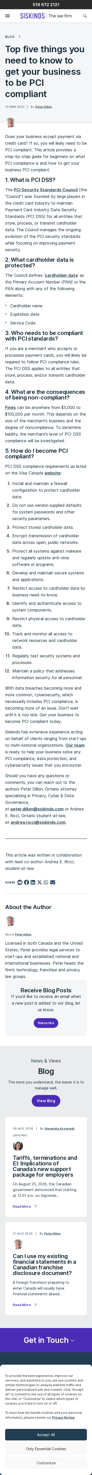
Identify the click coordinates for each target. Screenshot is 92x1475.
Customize (46, 1462)
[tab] (46, 1340)
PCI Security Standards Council (46, 189)
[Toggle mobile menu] (5, 16)
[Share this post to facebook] (26, 882)
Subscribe (46, 1023)
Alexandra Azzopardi (59, 1128)
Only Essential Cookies (46, 1448)
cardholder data (61, 275)
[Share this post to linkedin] (33, 882)
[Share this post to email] (53, 882)
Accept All (46, 1434)
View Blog (46, 1101)
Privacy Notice (63, 1417)
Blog (9, 36)
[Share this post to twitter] (39, 882)
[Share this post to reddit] (20, 882)
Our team (75, 745)
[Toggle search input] (85, 16)
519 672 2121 (46, 4)
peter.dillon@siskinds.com (37, 809)
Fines (10, 407)
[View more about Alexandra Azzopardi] (18, 1146)
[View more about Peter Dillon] (10, 122)
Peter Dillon (44, 107)
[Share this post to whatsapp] (46, 882)
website (52, 473)
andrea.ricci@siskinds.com (37, 822)
